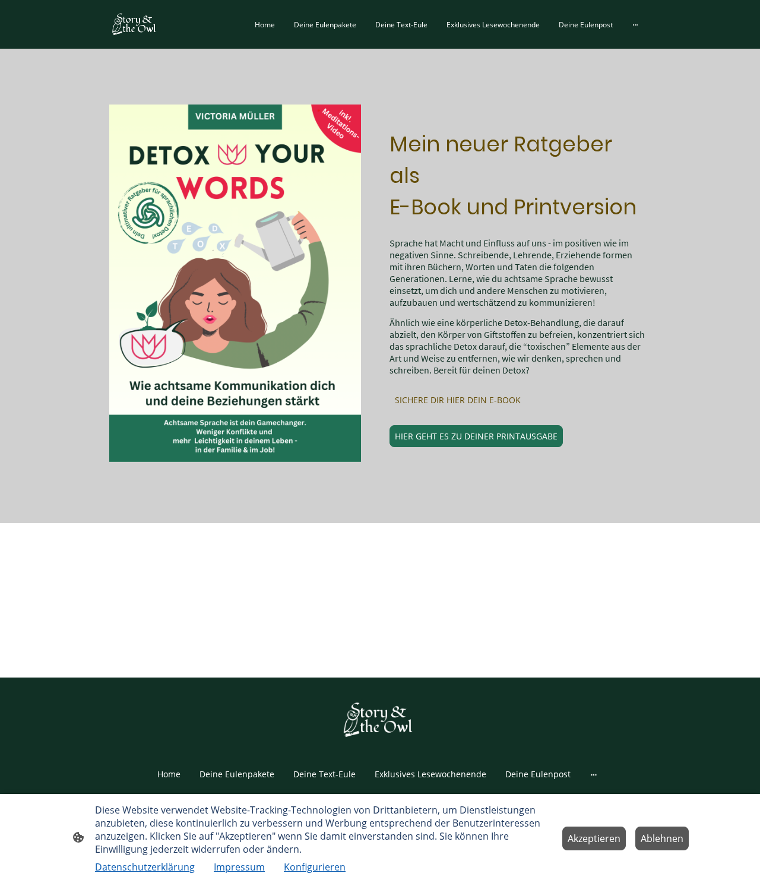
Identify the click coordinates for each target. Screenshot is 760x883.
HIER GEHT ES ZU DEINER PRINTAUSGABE (476, 436)
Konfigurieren (315, 866)
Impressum (239, 866)
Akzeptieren (594, 838)
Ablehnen (662, 838)
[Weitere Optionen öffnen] (635, 24)
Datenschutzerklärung (145, 866)
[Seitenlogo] (135, 24)
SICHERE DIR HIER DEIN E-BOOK (458, 400)
